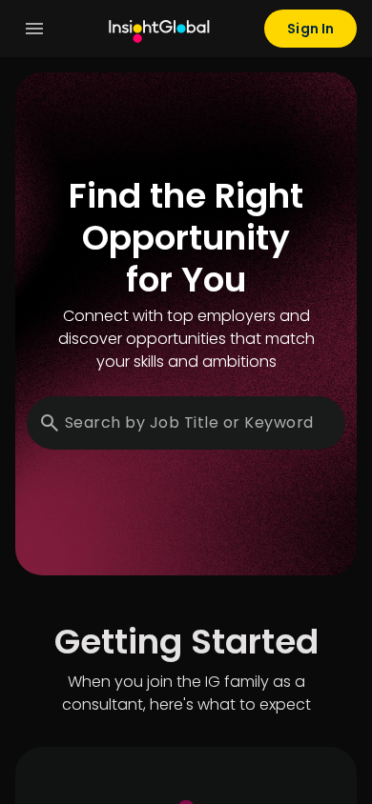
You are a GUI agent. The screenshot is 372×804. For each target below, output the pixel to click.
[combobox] (192, 423)
